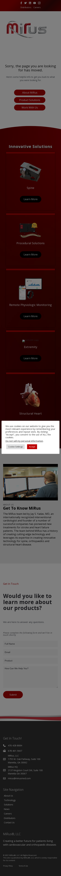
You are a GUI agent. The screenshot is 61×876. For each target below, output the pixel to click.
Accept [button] (32, 446)
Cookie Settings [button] (15, 446)
